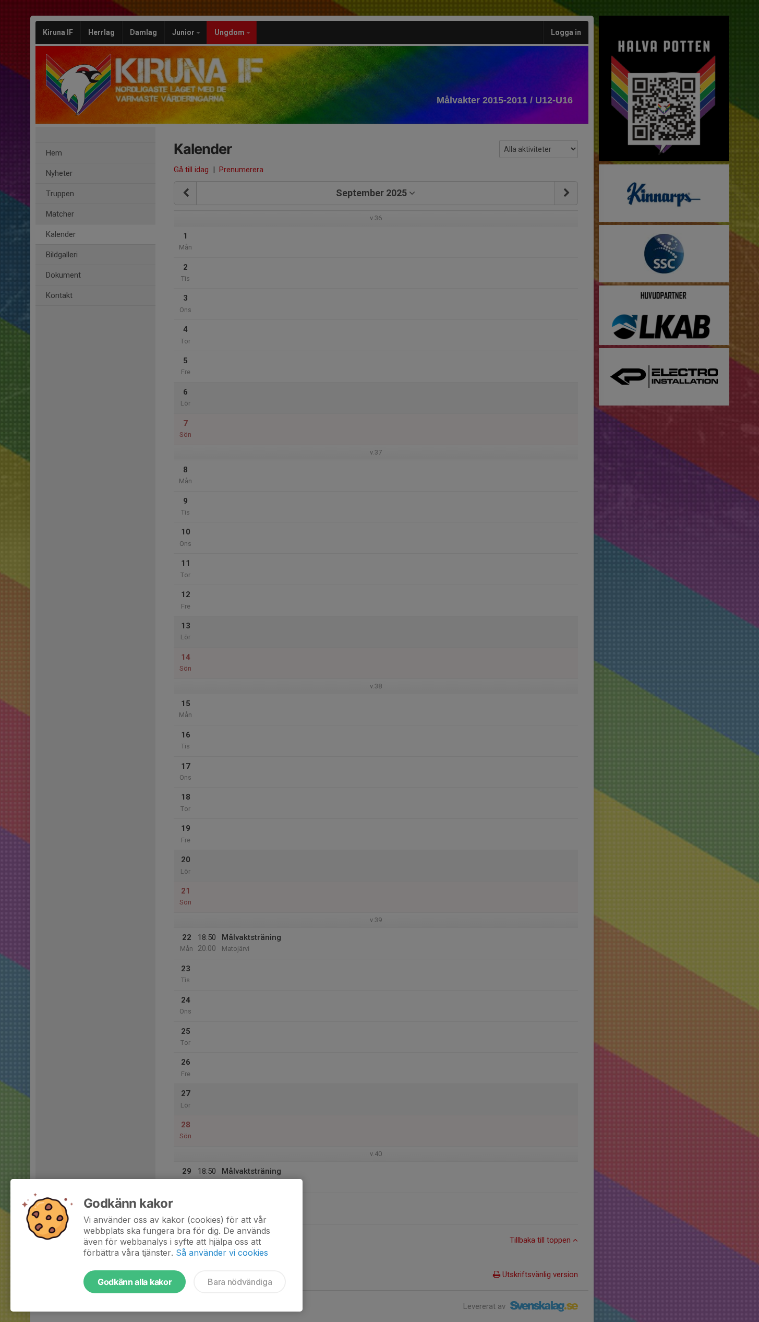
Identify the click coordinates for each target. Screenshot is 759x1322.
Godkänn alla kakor (135, 1282)
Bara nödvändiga (240, 1282)
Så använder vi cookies (222, 1252)
